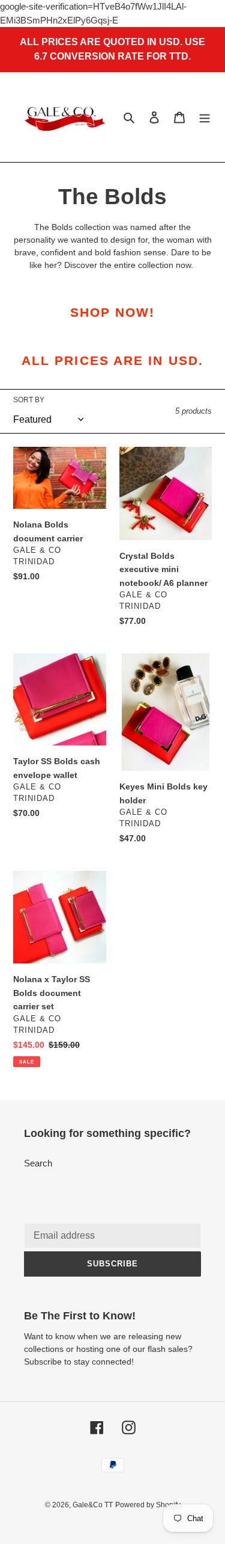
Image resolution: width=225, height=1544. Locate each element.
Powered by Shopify (148, 1505)
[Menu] (204, 117)
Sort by (28, 400)
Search (38, 1163)
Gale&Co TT (93, 1505)
